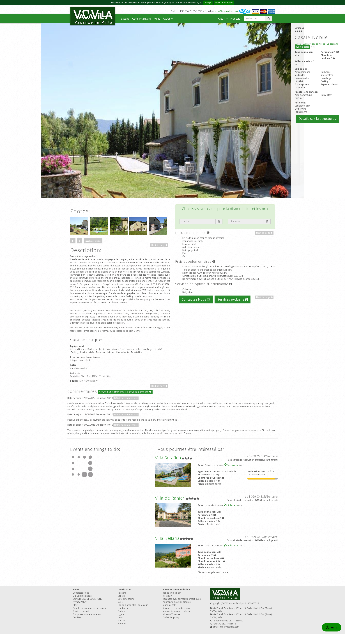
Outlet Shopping (171, 617)
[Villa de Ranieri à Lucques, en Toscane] (173, 515)
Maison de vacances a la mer (177, 611)
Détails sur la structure (316, 118)
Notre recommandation (176, 589)
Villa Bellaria (167, 538)
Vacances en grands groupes (177, 608)
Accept (207, 2)
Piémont (122, 623)
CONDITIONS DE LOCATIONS (87, 598)
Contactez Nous (194, 299)
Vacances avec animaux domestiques (182, 598)
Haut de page (158, 245)
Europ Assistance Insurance (87, 614)
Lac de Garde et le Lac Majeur (133, 605)
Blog (75, 605)
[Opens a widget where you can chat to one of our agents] (331, 627)
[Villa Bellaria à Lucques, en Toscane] (173, 555)
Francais (235, 18)
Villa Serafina (168, 458)
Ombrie (122, 611)
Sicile (120, 601)
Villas (157, 18)
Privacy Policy (79, 601)
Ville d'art (167, 595)
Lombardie (123, 608)
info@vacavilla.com (226, 11)
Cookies (77, 617)
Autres (167, 18)
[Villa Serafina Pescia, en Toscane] (173, 474)
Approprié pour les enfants (176, 601)
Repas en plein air (172, 592)
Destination (124, 589)
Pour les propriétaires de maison (90, 608)
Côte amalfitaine (141, 18)
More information (224, 2)
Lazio (120, 617)
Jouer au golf (169, 605)
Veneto (121, 595)
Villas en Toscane (171, 614)
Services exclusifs (231, 299)
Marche (121, 620)
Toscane (124, 18)
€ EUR (222, 18)
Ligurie (121, 614)
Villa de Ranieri (170, 498)
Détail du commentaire (126, 398)
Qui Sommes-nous (82, 595)
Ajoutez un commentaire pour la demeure (124, 391)
